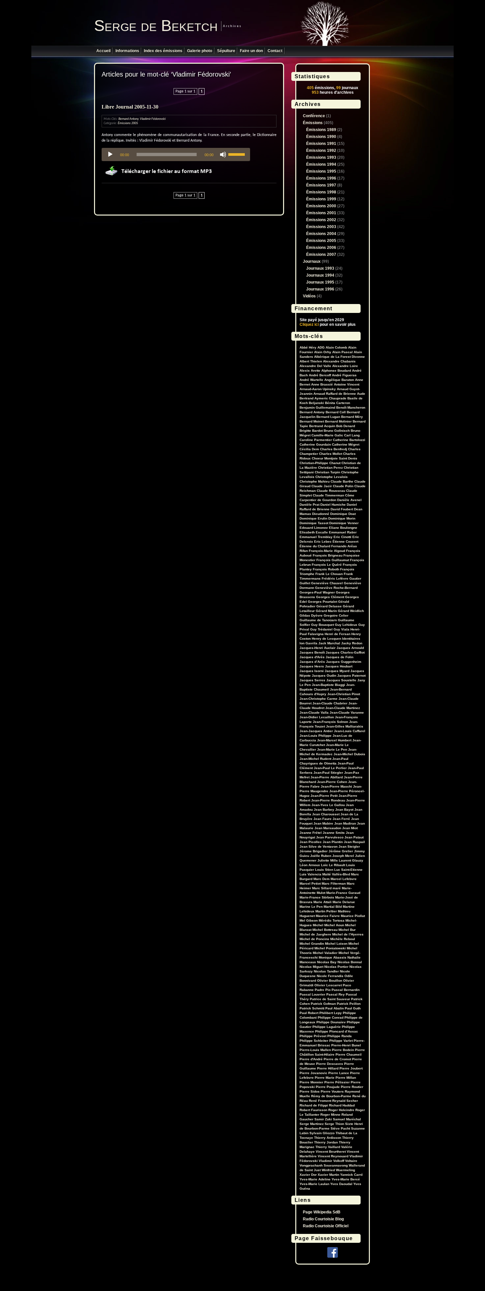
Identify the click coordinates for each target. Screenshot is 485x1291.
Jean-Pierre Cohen (332, 782)
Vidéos (309, 296)
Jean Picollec (311, 842)
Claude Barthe (342, 481)
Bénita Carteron (337, 403)
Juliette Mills (327, 860)
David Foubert (342, 509)
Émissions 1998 (321, 192)
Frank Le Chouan (329, 574)
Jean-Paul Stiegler (328, 772)
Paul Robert (309, 1013)
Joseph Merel (343, 856)
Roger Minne (330, 1114)
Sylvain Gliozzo (322, 1133)
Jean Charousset (326, 814)
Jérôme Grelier (341, 851)
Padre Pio (323, 990)
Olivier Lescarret (328, 985)
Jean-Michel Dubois (349, 754)
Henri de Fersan (337, 634)
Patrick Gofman (323, 1003)
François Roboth (326, 569)
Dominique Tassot (314, 523)
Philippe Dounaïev (331, 1022)
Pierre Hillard (328, 1068)
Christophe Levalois (331, 477)
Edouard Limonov (314, 527)
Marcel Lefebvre (344, 879)
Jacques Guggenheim (343, 661)
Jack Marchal (329, 643)
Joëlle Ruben (320, 856)
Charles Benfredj (333, 449)
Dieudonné (320, 514)
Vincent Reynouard (333, 1156)
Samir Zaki (323, 1119)
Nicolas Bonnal (350, 962)
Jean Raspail (354, 842)
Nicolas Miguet (311, 966)
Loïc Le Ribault (333, 865)
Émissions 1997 (321, 185)
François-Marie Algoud (327, 551)
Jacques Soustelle (341, 680)
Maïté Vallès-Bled (336, 874)
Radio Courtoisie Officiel (325, 1226)
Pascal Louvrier (312, 994)
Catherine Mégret (345, 444)
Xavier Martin (328, 1174)
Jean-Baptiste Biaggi (328, 685)
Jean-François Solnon (330, 722)
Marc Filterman (334, 883)
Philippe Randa (339, 1036)
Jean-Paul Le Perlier (330, 768)
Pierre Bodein (343, 1050)
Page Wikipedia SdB (321, 1212)
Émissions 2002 (321, 220)
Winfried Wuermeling (338, 1170)
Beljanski (316, 403)
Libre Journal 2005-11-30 (130, 107)
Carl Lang (352, 435)
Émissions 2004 (321, 233)
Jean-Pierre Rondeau (328, 800)
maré (337, 888)
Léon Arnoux (310, 865)
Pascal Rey (335, 994)
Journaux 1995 (320, 282)
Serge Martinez (312, 1124)
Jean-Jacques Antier (316, 731)
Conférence (314, 116)
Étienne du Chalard (315, 546)
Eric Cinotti (342, 537)
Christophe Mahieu (315, 481)
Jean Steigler (349, 846)
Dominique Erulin (313, 518)
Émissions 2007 (321, 254)
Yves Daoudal (341, 1184)
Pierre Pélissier (337, 1082)
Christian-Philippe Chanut (320, 463)
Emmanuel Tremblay (316, 537)
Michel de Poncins (314, 939)
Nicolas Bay (327, 962)
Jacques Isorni (312, 671)
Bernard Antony (128, 119)
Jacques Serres (312, 680)
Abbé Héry (308, 347)
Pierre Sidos (310, 1091)
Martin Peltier (326, 911)
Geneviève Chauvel (327, 583)
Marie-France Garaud (343, 893)
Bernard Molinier (338, 421)
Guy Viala (341, 629)
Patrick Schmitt (312, 1008)
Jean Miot (350, 828)
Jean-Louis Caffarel (349, 731)
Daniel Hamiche (333, 504)
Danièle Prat (309, 504)
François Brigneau (327, 555)
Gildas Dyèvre (311, 615)
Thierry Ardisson (327, 1137)
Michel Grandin (312, 943)
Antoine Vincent (346, 384)
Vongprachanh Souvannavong (324, 1165)
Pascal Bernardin (346, 990)
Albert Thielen (311, 361)
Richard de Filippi (314, 1105)
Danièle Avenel (349, 500)
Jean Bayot (344, 809)
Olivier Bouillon (329, 980)
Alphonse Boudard (336, 370)
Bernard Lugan (328, 417)
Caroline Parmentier (316, 440)
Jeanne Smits (334, 832)
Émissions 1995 (321, 171)
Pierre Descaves (329, 1064)
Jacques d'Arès (312, 657)
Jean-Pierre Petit (324, 796)
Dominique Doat (343, 514)
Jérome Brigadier (314, 851)
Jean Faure (322, 819)
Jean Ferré (341, 819)
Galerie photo (199, 51)
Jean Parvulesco (329, 837)
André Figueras (344, 375)
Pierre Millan (346, 1077)
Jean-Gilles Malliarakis (344, 726)
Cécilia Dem (309, 449)
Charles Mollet (330, 454)
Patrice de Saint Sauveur (330, 999)
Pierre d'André (311, 1059)
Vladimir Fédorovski (153, 119)
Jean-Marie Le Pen (332, 749)
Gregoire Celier (336, 615)
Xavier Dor (308, 1174)
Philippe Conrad (330, 1017)
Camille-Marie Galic (327, 435)
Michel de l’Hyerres (348, 934)
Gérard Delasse (329, 606)
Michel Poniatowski (330, 948)
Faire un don (251, 51)
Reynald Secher (345, 1101)
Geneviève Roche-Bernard (336, 588)
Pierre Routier (352, 1087)
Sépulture (226, 51)
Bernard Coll (336, 412)
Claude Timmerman (328, 495)
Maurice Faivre (328, 916)
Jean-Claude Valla (314, 712)
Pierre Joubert (351, 1068)
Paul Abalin (334, 1008)
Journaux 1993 (320, 268)
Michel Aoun (334, 925)
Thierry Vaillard (327, 1147)
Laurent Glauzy (351, 860)
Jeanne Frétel (311, 832)
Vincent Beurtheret (331, 1151)
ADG (321, 347)
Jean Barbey (324, 809)
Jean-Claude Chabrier (329, 703)
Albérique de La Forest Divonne (339, 356)
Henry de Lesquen (326, 638)
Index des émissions (163, 51)
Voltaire (351, 1161)
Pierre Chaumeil (349, 1054)
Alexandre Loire (345, 366)
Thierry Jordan (326, 1142)
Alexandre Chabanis (339, 361)
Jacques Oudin (324, 675)
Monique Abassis (332, 957)
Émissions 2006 (321, 247)
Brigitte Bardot (311, 430)
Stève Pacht (340, 1128)
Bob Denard (345, 426)
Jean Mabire (323, 823)
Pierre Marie (325, 1077)
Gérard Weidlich (351, 611)
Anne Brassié (322, 384)
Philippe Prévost (313, 1036)
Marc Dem (321, 879)
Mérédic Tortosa (331, 920)
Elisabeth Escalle (314, 532)
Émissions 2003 (321, 226)
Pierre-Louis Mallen (315, 1050)
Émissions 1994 (321, 164)
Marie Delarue (344, 902)
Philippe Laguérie (326, 1027)
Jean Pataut (354, 837)
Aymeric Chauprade (330, 398)
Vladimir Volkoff (331, 1161)
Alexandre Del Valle (315, 366)
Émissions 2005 (128, 123)
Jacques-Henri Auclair (318, 648)
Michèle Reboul (342, 939)
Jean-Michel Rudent (315, 759)
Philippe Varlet (341, 1040)
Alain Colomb (336, 347)
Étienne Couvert (345, 541)
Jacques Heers (312, 666)
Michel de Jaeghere (315, 934)
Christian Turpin (327, 472)
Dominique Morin (341, 518)
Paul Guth (353, 1008)
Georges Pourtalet (322, 601)
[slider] (237, 154)
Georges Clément (330, 597)
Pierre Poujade (328, 1087)
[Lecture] (110, 154)
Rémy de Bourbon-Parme (331, 1096)
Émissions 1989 (321, 129)
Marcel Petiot (310, 883)
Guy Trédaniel (321, 629)
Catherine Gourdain (315, 444)
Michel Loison (336, 943)
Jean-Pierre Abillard (326, 777)
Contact (275, 51)
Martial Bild (333, 906)
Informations (127, 51)
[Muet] (223, 154)
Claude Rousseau (331, 491)
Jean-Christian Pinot (343, 694)
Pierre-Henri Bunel (346, 1045)
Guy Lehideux (346, 625)
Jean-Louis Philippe (316, 735)
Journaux (312, 261)
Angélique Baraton (339, 380)
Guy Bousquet (322, 625)
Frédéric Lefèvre (335, 578)
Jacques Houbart (338, 666)
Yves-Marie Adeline (315, 1179)
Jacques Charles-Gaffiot (345, 652)
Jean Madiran (345, 823)
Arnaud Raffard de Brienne (334, 393)
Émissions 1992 (321, 150)
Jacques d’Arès (312, 661)
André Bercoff (320, 375)
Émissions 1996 (321, 178)
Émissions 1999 (321, 199)
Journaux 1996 (320, 289)
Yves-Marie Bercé (346, 1179)
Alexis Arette (310, 370)
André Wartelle (311, 380)
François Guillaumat (332, 560)
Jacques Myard (337, 671)
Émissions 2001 (321, 213)
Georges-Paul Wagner (317, 592)
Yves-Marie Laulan (314, 1184)
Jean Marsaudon (327, 828)
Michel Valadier (325, 953)
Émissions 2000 (321, 206)
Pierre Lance (338, 1073)
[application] (176, 154)
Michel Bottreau (325, 930)
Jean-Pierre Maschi (336, 786)
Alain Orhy (322, 352)
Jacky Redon (351, 643)
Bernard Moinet (312, 421)
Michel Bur (347, 930)
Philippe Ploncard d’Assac (336, 1031)
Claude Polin (343, 486)
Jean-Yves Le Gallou (328, 805)
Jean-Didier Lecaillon (317, 717)
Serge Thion (334, 1124)
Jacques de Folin (339, 657)
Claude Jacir (321, 486)
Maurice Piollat (353, 916)
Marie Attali (322, 902)
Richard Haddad (342, 1105)
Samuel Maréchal (347, 1119)
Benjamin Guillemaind (317, 407)
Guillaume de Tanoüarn (318, 620)
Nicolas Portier (336, 966)
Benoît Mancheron (350, 407)
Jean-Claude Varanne (347, 712)
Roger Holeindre (341, 1110)
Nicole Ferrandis (330, 976)
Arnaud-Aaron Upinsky (318, 389)
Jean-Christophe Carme (319, 698)
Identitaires (351, 638)
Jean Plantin (333, 842)
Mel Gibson (309, 920)
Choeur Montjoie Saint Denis (334, 458)
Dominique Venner (344, 523)
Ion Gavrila (308, 643)
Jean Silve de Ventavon (319, 846)
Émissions (313, 122)
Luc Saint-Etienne (348, 869)
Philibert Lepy (330, 1013)
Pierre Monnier (311, 1082)
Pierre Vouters (332, 1091)
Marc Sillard (322, 888)
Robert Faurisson (313, 1110)
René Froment (320, 1101)
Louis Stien (324, 869)
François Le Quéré (327, 564)
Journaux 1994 (320, 275)
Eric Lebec (323, 541)
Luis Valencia (310, 874)
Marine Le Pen (311, 906)
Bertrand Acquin (322, 426)
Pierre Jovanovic (313, 1073)
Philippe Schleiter (314, 1040)
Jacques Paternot (351, 675)
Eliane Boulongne (343, 527)
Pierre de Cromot (337, 1059)
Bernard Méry (352, 417)
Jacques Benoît (312, 652)
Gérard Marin (326, 611)
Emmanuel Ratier (343, 532)
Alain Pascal (342, 352)
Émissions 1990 (321, 136)
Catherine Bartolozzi (349, 440)
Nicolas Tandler (326, 971)
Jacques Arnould (350, 648)
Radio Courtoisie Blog (323, 1219)
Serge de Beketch (156, 25)
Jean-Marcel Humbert (334, 740)
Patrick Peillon (349, 1003)
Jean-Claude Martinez (342, 708)
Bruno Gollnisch (337, 430)
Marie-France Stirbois (317, 897)
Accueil (103, 51)
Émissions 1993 (321, 157)
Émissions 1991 (321, 143)
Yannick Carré (351, 1174)
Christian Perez (330, 467)
